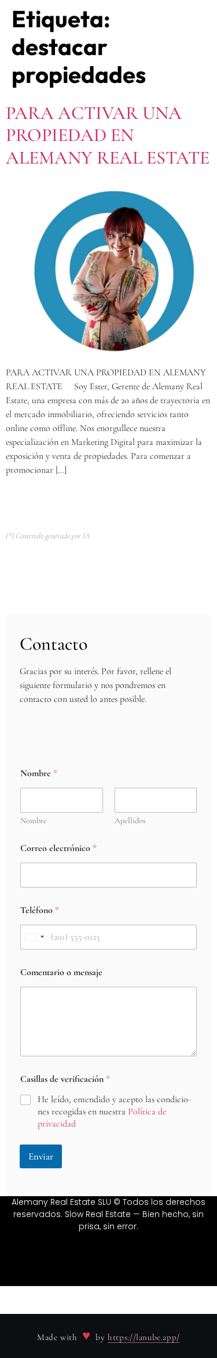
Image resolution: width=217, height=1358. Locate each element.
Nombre (33, 820)
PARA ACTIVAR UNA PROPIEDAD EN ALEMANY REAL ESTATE (107, 135)
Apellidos (130, 820)
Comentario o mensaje (61, 972)
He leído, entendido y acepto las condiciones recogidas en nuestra (114, 1111)
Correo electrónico (58, 848)
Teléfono (39, 910)
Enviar (40, 1156)
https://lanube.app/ (144, 1337)
